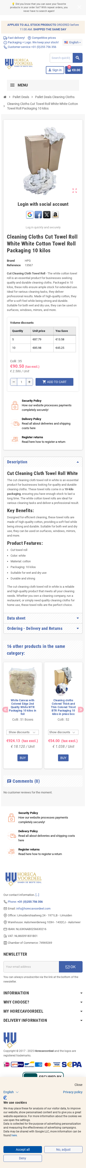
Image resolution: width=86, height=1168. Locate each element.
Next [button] (81, 709)
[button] (11, 1092)
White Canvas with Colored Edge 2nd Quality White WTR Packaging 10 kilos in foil (22, 707)
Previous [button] (5, 709)
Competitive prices (43, 37)
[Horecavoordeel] (19, 63)
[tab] (43, 462)
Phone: (25, 901)
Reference (14, 265)
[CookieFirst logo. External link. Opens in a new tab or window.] (5, 1098)
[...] (37, 895)
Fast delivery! (16, 37)
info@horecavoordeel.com (33, 908)
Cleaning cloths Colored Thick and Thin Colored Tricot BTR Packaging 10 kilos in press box (63, 707)
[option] (22, 715)
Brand (11, 260)
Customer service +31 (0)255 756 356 (31, 47)
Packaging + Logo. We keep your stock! (33, 42)
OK (72, 967)
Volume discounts (22, 322)
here (14, 1135)
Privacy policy (73, 1092)
